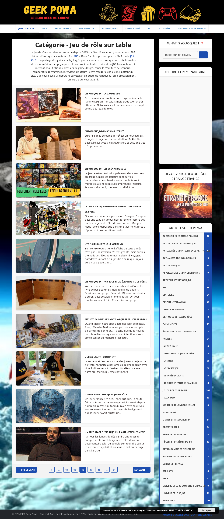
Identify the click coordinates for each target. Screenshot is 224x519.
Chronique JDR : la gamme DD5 (102, 93)
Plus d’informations (181, 510)
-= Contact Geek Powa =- (192, 28)
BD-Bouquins (110, 28)
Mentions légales (201, 514)
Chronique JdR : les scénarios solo (106, 168)
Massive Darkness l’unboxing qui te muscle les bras (116, 319)
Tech (44, 28)
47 (90, 469)
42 (149, 28)
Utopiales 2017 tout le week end (104, 244)
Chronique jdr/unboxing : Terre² (104, 131)
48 (98, 469)
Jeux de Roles (26, 28)
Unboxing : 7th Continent (100, 356)
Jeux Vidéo (164, 28)
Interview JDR (86, 28)
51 (114, 469)
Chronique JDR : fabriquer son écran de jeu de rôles (116, 281)
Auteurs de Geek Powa (176, 514)
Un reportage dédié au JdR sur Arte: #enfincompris (115, 432)
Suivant (139, 469)
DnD (76, 56)
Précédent (28, 469)
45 (74, 469)
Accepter (206, 510)
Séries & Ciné (132, 28)
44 (66, 469)
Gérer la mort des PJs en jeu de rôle (106, 394)
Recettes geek (63, 28)
